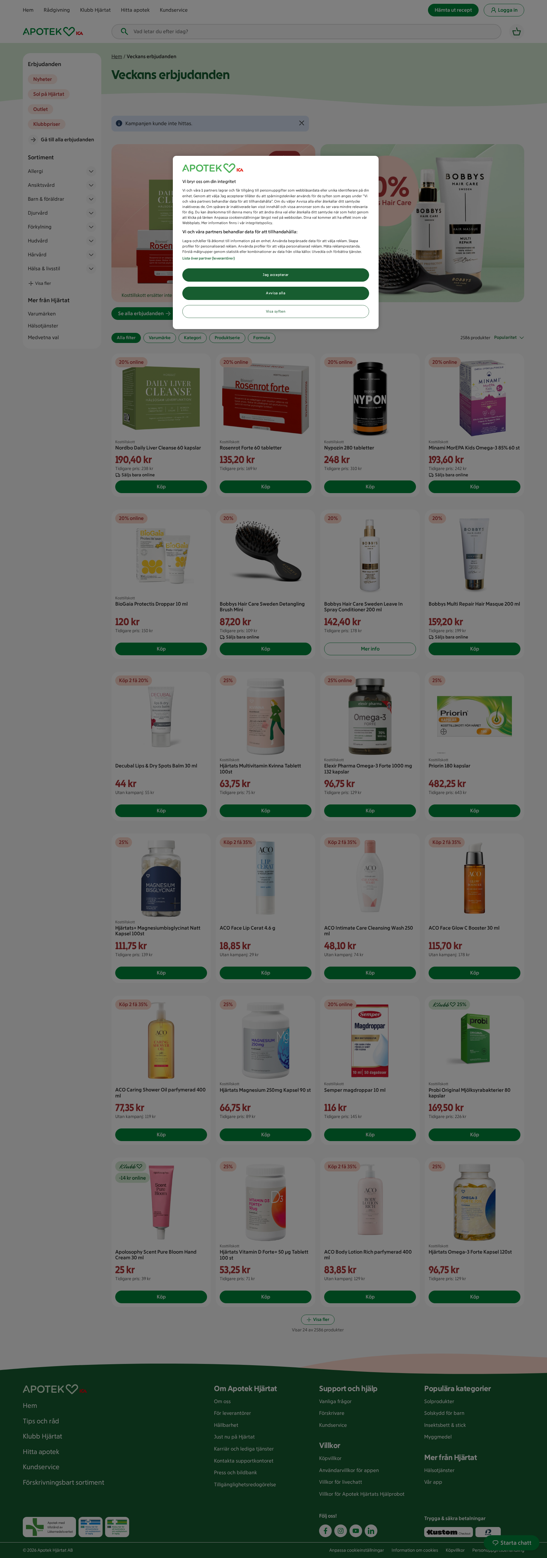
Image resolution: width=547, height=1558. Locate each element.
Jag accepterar (276, 274)
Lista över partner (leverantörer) (208, 258)
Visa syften (276, 311)
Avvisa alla (275, 293)
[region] (276, 242)
